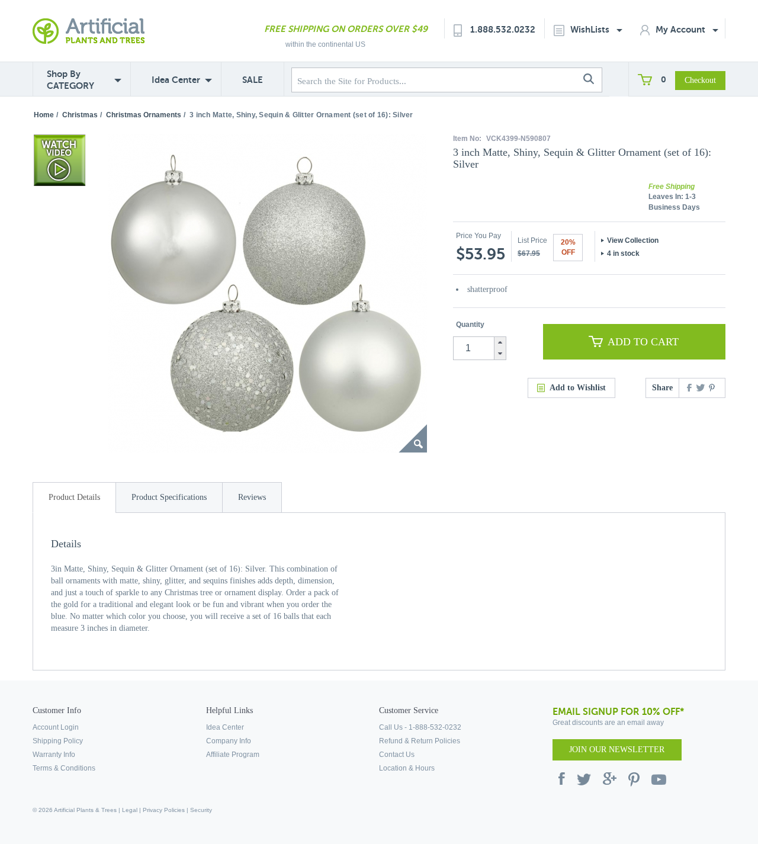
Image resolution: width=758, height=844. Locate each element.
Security (201, 810)
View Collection (633, 240)
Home (44, 115)
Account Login (56, 727)
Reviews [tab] (252, 497)
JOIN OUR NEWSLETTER (616, 749)
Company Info (228, 741)
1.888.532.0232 (502, 29)
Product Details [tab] (74, 497)
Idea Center (176, 80)
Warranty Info (54, 754)
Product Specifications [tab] (169, 497)
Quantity (470, 324)
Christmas (80, 115)
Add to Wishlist (578, 387)
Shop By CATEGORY (70, 80)
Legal (129, 810)
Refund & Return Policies (419, 741)
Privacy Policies (164, 810)
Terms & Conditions (64, 768)
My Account (682, 29)
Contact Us (397, 754)
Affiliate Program (232, 754)
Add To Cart (643, 342)
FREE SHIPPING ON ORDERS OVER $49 (346, 29)
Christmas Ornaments (143, 115)
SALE (252, 80)
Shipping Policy (58, 741)
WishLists (591, 29)
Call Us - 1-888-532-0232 (420, 727)
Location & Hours (407, 768)
